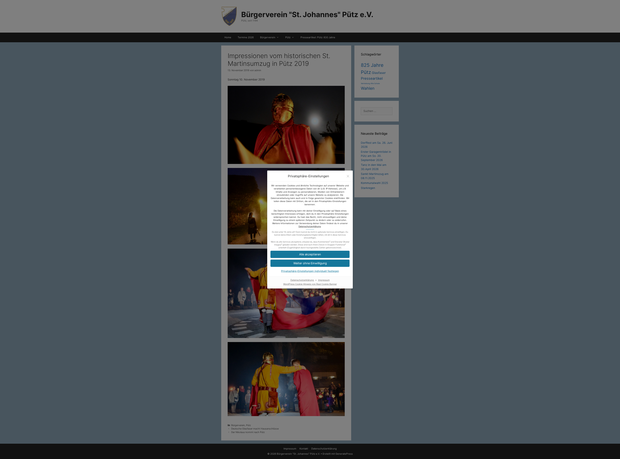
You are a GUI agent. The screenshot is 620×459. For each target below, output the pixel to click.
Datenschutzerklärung (310, 226)
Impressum (324, 280)
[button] (310, 254)
